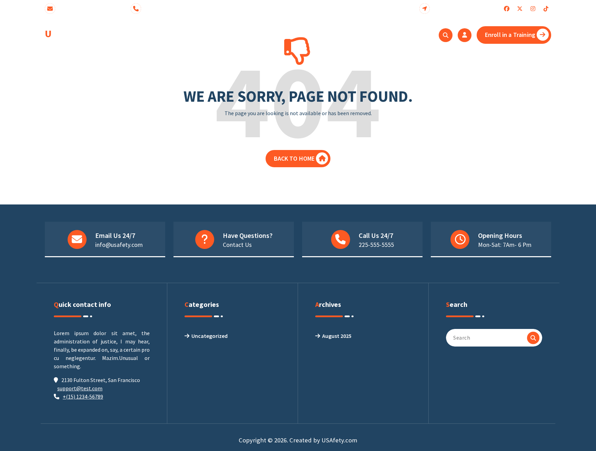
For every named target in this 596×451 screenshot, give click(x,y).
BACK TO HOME (294, 158)
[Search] (533, 338)
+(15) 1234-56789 (83, 396)
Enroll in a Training (510, 35)
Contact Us (237, 245)
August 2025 (336, 335)
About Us (215, 35)
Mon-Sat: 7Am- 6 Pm (505, 245)
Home (186, 35)
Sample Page (276, 35)
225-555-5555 (166, 8)
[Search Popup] (446, 35)
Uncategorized (209, 335)
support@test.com (79, 388)
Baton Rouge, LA (459, 8)
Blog (243, 35)
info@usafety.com (119, 245)
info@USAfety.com (88, 8)
